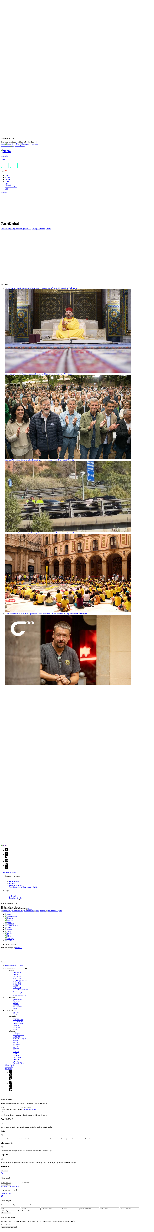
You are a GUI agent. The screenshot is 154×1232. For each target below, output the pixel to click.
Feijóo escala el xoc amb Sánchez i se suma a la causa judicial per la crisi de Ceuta (32, 374)
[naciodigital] (6, 911)
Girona (15, 1042)
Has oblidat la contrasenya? (10, 1186)
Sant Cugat (17, 1057)
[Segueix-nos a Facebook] (6, 850)
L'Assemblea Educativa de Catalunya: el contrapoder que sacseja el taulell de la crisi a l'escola (36, 533)
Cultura (48, 229)
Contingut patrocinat (38, 229)
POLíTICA (17, 973)
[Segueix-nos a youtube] (6, 865)
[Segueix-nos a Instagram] (6, 858)
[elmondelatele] (52, 911)
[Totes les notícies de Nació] (6, 151)
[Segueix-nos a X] (6, 854)
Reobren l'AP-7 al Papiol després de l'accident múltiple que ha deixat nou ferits (31, 460)
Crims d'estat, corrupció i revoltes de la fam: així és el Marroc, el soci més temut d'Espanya (35, 288)
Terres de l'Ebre (18, 1063)
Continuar (4, 1171)
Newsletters (16, 144)
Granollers (16, 1044)
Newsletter (8, 1069)
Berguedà (14, 229)
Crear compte (6, 1213)
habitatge (16, 1005)
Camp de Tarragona (20, 1038)
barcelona (16, 1001)
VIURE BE (17, 988)
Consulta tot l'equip (15, 885)
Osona (15, 1050)
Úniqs (15, 1014)
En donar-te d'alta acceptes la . (20, 1109)
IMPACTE (17, 984)
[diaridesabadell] (17, 911)
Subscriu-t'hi (9, 1067)
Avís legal (12, 896)
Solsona (16, 1059)
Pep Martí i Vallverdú (72, 288)
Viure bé (8, 185)
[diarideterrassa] (28, 911)
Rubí (15, 1054)
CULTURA (17, 978)
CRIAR (16, 991)
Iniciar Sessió (9, 1065)
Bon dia (16, 1018)
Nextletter (16, 1027)
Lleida (15, 1046)
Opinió (7, 179)
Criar (6, 189)
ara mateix (4, 192)
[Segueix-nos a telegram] (6, 861)
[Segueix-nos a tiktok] (6, 869)
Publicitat (12, 883)
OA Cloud (18, 948)
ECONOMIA (18, 976)
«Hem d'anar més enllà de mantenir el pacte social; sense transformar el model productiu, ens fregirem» (39, 614)
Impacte (7, 181)
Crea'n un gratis (6, 1194)
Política (7, 175)
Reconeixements (14, 881)
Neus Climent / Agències (66, 460)
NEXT (15, 986)
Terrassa (16, 1061)
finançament (17, 999)
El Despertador (18, 1020)
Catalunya (16, 1033)
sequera (15, 1003)
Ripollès (16, 1052)
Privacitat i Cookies (15, 898)
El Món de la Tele (11, 187)
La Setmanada (18, 1022)
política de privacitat (29, 1109)
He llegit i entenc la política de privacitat (16, 1211)
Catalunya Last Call (24, 229)
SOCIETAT (17, 974)
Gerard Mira (71, 533)
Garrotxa (16, 1040)
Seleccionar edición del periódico (12, 142)
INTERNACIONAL (20, 980)
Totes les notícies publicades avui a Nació (23, 887)
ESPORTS (17, 982)
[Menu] (4, 172)
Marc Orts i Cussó (66, 374)
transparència (17, 1006)
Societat (7, 177)
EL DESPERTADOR (20, 989)
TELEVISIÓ (17, 993)
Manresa (16, 1048)
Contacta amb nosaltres (8, 872)
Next (6, 183)
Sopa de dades (18, 1023)
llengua (15, 1008)
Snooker (16, 1012)
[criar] (60, 911)
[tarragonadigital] (40, 911)
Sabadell (16, 1055)
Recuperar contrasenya (9, 1227)
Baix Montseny (6, 229)
